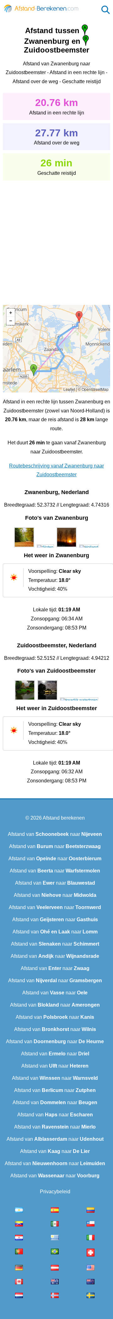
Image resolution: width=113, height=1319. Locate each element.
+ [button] (11, 313)
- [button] (11, 321)
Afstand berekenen (64, 818)
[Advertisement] (56, 238)
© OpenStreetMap (93, 389)
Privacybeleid (55, 1191)
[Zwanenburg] (24, 547)
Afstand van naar (55, 834)
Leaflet (69, 389)
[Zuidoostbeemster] (24, 700)
